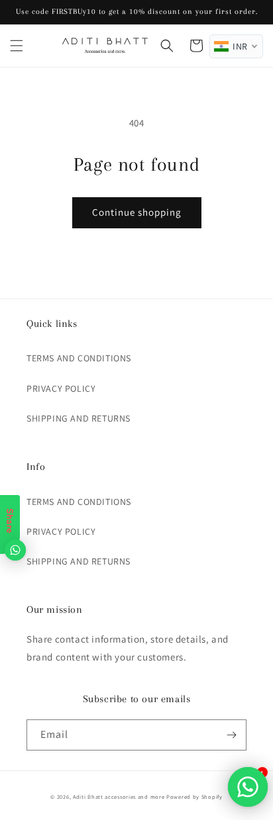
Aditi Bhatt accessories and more (118, 796)
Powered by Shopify (194, 796)
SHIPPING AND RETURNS (79, 418)
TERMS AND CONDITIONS (79, 358)
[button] (16, 45)
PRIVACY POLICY (61, 388)
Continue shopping (137, 212)
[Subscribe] (231, 735)
